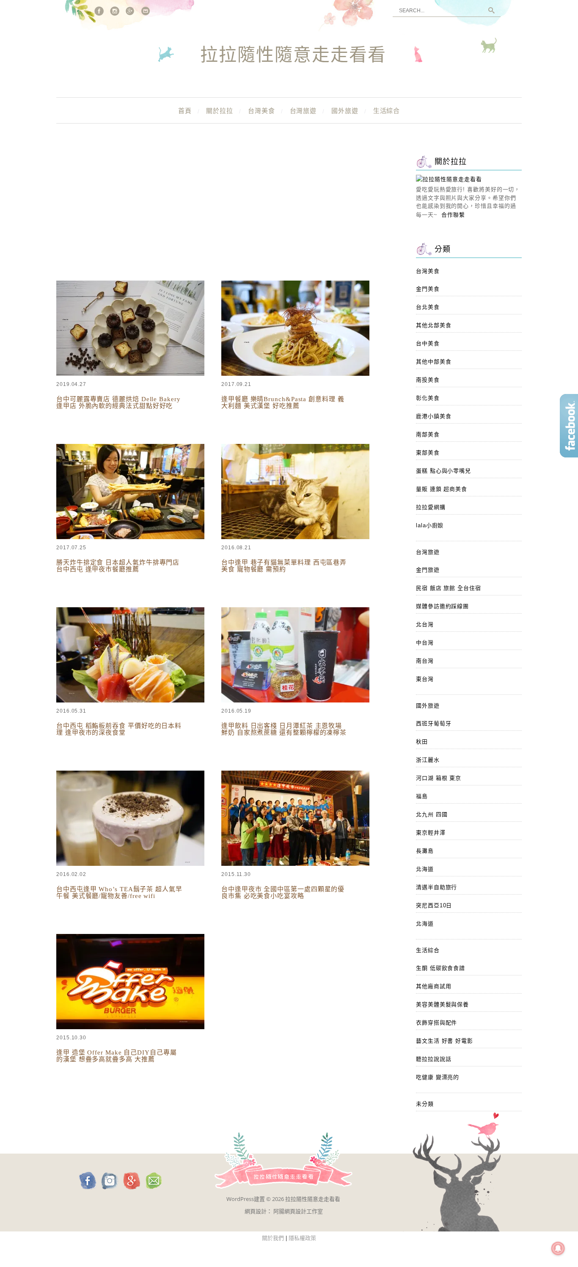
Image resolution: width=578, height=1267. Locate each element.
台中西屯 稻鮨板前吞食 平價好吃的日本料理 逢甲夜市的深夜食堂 (119, 729)
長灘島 (425, 851)
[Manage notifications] (558, 1248)
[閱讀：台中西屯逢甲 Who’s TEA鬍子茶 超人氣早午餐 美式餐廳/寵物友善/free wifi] (130, 864)
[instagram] (114, 11)
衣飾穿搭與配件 (436, 1022)
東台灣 (425, 679)
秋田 (422, 741)
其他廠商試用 (433, 986)
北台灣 (425, 624)
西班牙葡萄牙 (433, 723)
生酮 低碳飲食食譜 (440, 968)
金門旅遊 (428, 570)
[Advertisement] (225, 216)
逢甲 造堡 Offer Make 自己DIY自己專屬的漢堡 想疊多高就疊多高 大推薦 (116, 1056)
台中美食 (428, 343)
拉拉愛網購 (431, 507)
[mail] (146, 11)
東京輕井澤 (431, 832)
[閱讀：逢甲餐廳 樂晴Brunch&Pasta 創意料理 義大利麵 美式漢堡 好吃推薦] (295, 374)
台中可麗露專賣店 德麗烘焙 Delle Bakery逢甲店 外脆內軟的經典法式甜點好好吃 (118, 402)
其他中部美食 (433, 361)
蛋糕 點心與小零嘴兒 (443, 471)
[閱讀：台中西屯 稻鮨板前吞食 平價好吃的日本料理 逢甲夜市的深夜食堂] (130, 700)
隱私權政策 (302, 1238)
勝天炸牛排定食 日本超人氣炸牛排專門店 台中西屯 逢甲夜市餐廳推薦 (117, 566)
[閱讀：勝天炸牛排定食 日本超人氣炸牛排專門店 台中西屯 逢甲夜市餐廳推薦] (130, 537)
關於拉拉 (219, 110)
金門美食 (428, 289)
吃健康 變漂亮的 (437, 1077)
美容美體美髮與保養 (442, 1004)
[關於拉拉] (449, 179)
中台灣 (425, 642)
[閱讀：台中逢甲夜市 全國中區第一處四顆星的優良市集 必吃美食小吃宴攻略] (295, 864)
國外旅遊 (344, 110)
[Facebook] (99, 11)
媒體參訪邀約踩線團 (442, 606)
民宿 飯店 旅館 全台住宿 (448, 588)
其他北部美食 (433, 325)
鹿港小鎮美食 (433, 416)
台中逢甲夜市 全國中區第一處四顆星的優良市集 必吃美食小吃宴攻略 (282, 892)
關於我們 (273, 1238)
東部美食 (428, 452)
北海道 (425, 869)
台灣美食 (261, 110)
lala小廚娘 (429, 525)
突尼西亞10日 (434, 905)
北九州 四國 (431, 814)
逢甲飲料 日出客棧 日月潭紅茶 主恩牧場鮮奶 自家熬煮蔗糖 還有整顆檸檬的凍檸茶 (284, 729)
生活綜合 (386, 110)
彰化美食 (428, 398)
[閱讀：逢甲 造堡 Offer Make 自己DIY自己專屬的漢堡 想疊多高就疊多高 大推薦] (130, 1027)
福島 (422, 796)
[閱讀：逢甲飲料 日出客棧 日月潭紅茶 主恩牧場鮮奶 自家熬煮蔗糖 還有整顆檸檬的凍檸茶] (295, 700)
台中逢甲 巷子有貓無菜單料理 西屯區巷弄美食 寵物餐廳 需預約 (284, 566)
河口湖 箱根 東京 (438, 778)
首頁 (185, 110)
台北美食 (428, 307)
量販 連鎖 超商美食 (441, 489)
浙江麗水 (428, 760)
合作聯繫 (453, 215)
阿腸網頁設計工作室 (298, 1211)
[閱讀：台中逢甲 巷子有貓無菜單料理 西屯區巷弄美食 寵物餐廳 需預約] (295, 537)
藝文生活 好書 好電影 (444, 1041)
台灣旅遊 (303, 110)
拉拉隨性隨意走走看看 (293, 55)
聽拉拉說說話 (433, 1059)
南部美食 (428, 434)
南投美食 (428, 380)
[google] (130, 11)
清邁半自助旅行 (436, 887)
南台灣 (425, 661)
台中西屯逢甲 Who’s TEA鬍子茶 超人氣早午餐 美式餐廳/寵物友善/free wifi (119, 892)
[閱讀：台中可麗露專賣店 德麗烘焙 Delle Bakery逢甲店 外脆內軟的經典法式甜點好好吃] (130, 374)
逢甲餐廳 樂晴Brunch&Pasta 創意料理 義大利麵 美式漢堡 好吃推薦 (282, 402)
